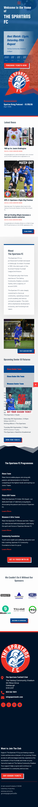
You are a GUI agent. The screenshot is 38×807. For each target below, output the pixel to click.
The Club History (25, 351)
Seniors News (17, 151)
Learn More (6, 490)
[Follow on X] (3, 704)
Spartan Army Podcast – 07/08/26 (18, 104)
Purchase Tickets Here (16, 65)
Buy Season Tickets (12, 776)
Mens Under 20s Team (15, 376)
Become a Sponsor (19, 620)
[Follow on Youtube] (19, 704)
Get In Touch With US (19, 559)
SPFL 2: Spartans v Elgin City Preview (18, 200)
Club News (28, 231)
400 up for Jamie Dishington (15, 148)
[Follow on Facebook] (8, 704)
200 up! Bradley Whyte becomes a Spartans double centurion (17, 216)
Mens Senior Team (14, 369)
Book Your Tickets (13, 440)
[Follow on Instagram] (14, 704)
